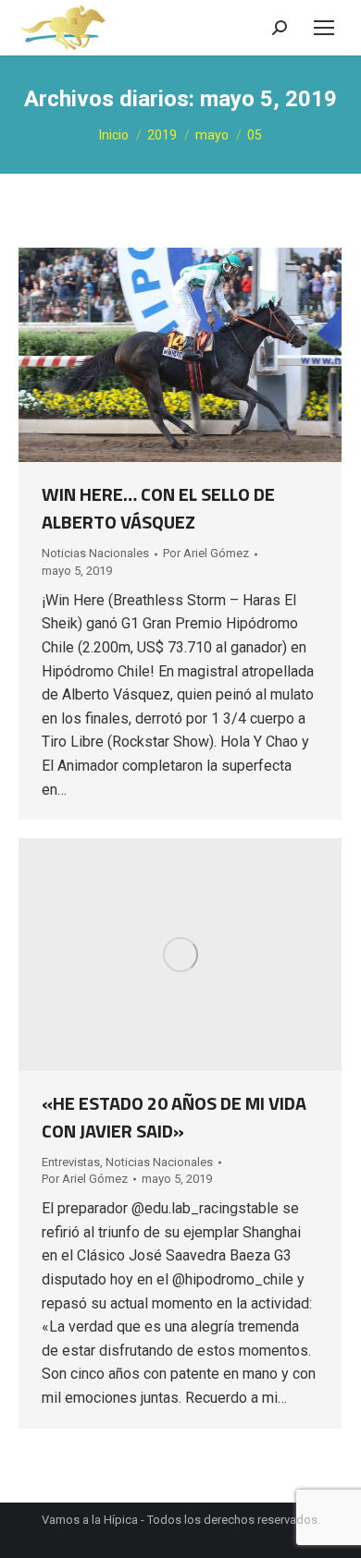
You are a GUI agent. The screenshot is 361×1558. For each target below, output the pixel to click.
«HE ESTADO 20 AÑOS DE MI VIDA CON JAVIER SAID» (174, 1117)
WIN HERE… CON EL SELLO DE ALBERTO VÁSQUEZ (158, 508)
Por (206, 553)
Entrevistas (71, 1162)
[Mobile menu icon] (323, 27)
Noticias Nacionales (95, 553)
